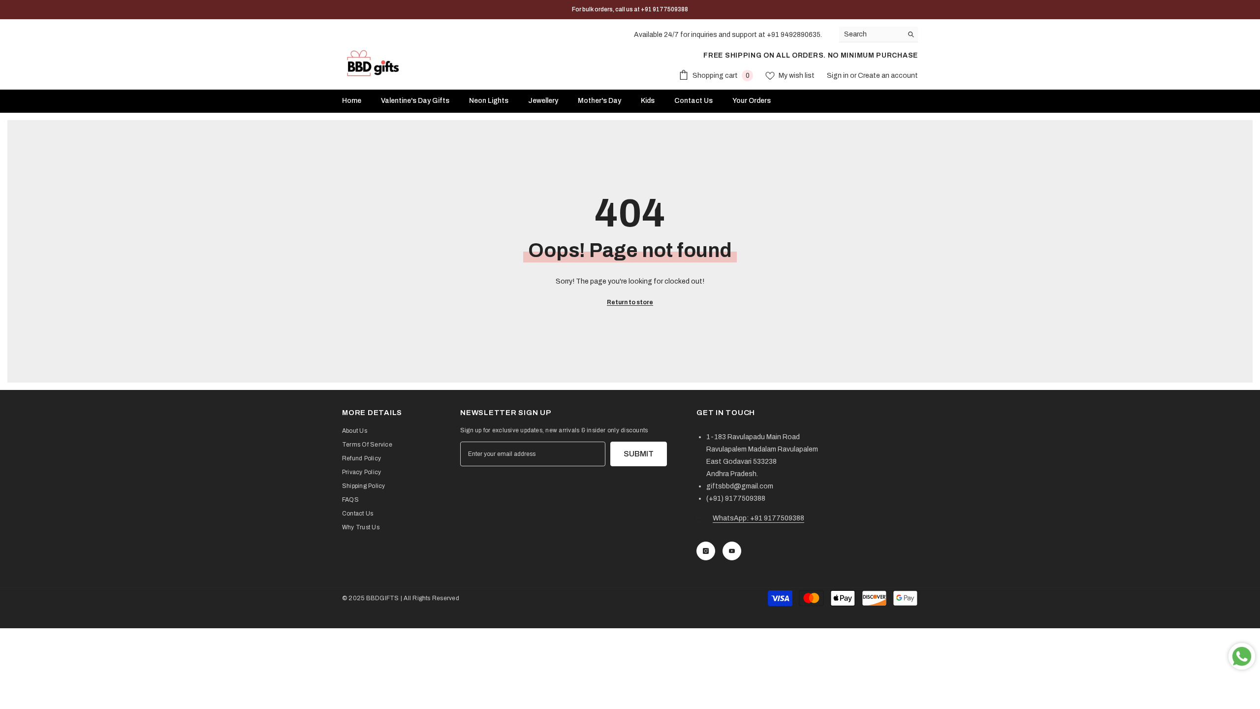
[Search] (878, 34)
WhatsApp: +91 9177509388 (758, 518)
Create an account (888, 75)
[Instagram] (705, 551)
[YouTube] (732, 551)
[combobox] (871, 34)
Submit (639, 454)
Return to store (630, 302)
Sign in (838, 75)
